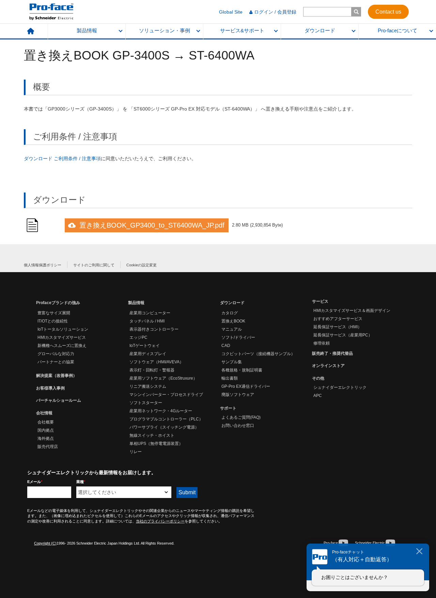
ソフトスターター (145, 402)
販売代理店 (47, 446)
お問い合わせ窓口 (237, 425)
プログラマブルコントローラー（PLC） (166, 419)
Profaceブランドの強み (58, 302)
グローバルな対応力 (55, 353)
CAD (225, 345)
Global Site (231, 12)
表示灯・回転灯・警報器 (151, 370)
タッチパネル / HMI (147, 321)
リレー (135, 451)
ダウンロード (320, 30)
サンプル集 (231, 362)
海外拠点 (45, 438)
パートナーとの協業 (55, 362)
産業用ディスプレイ (147, 353)
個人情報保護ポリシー (42, 265)
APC (317, 395)
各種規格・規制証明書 (241, 370)
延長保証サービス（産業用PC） (342, 335)
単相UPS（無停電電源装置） (156, 443)
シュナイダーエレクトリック (340, 387)
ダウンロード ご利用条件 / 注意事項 (62, 158)
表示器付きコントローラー (153, 329)
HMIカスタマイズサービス (61, 337)
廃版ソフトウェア (237, 394)
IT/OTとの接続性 (52, 321)
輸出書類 (229, 378)
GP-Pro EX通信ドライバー (245, 386)
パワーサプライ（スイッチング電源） (164, 427)
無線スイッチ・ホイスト (151, 435)
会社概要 (45, 422)
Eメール (34, 482)
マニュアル (231, 329)
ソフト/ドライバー (238, 337)
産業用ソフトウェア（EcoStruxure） (163, 378)
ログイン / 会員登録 (275, 12)
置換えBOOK (233, 321)
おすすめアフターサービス (337, 318)
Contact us (388, 11)
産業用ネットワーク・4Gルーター (160, 411)
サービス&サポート (242, 30)
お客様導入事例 (50, 388)
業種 (80, 482)
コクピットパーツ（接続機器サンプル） (258, 353)
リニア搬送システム (147, 386)
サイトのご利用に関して (93, 265)
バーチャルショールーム (58, 400)
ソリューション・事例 (164, 30)
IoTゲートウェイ (144, 345)
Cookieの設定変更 (141, 265)
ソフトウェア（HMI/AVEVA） (156, 362)
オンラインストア (328, 365)
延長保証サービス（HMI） (337, 327)
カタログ (229, 313)
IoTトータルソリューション (62, 329)
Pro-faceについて (397, 30)
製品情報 (87, 30)
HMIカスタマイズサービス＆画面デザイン (351, 310)
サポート (228, 408)
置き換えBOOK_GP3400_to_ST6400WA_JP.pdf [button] (151, 225)
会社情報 (44, 413)
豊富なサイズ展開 (53, 313)
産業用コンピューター (149, 313)
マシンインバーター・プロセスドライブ (166, 394)
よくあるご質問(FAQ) (241, 417)
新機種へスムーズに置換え (62, 345)
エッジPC (138, 337)
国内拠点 (45, 430)
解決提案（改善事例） (56, 375)
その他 (318, 378)
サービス (320, 301)
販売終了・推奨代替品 (332, 353)
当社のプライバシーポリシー (160, 521)
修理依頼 (321, 343)
